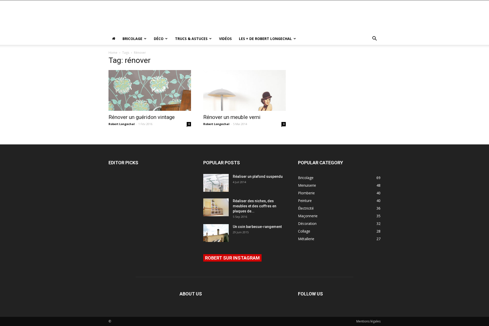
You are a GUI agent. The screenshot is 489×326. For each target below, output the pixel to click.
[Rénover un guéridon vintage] (149, 90)
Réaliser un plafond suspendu (258, 176)
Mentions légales (368, 321)
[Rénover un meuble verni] (244, 90)
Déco (159, 38)
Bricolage (132, 38)
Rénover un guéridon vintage (141, 117)
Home (112, 52)
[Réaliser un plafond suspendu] (216, 183)
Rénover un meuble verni (232, 117)
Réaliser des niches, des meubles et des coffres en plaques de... (254, 206)
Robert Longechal (121, 124)
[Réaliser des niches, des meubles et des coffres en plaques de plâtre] (216, 207)
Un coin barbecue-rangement (257, 227)
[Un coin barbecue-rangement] (216, 233)
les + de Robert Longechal (265, 38)
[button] (374, 39)
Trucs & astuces (191, 38)
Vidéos (225, 38)
